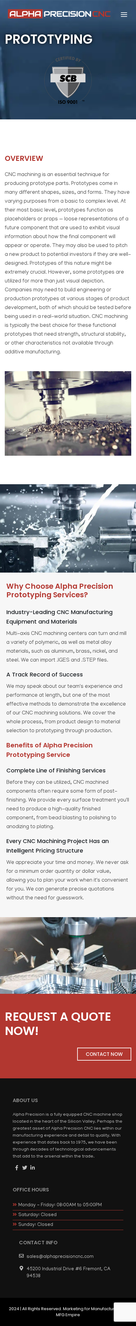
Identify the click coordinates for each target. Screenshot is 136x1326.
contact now (104, 1054)
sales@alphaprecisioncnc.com (60, 1256)
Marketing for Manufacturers (92, 1309)
